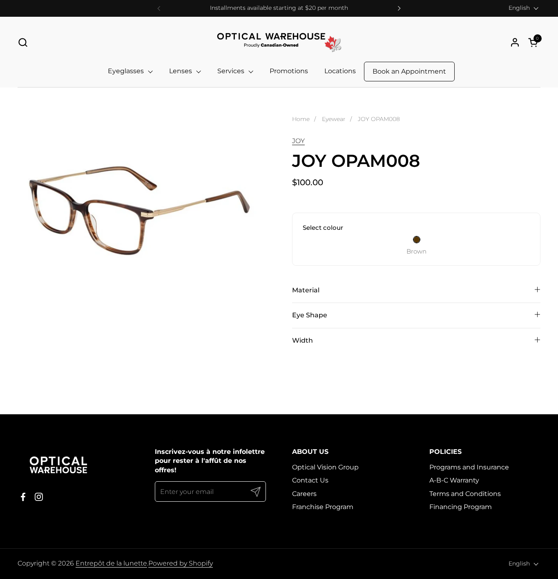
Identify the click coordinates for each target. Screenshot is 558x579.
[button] (23, 42)
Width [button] (302, 340)
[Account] (515, 42)
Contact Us (310, 480)
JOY (298, 141)
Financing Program (460, 507)
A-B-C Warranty (454, 480)
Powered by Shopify (180, 563)
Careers (304, 494)
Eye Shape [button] (309, 315)
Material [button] (305, 290)
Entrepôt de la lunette (111, 563)
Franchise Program (322, 507)
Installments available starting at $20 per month (279, 8)
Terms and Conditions (465, 494)
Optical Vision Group (325, 467)
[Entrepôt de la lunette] (278, 42)
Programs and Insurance (469, 467)
